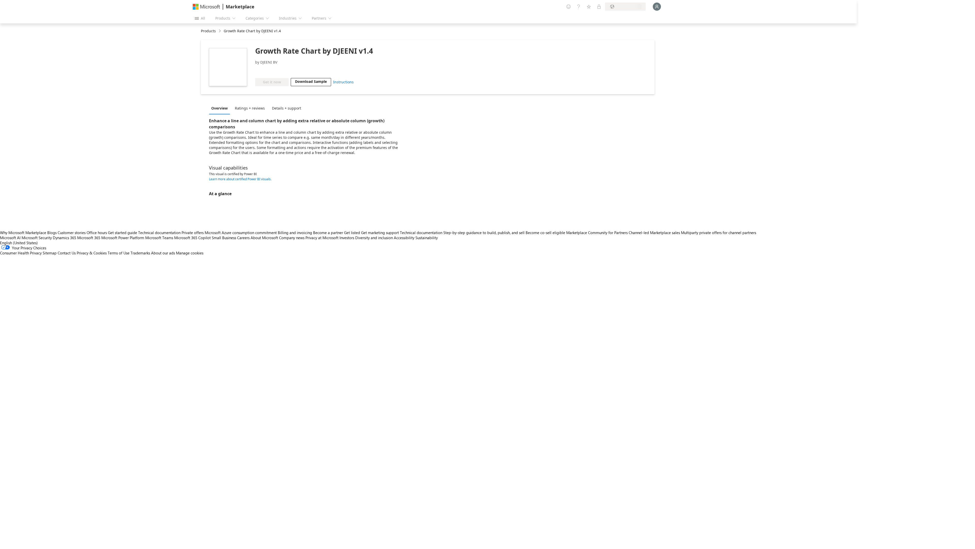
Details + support (286, 108)
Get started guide (122, 232)
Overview (219, 108)
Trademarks (140, 252)
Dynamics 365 (64, 237)
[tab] (221, 108)
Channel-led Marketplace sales (654, 232)
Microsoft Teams (159, 237)
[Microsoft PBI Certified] (270, 70)
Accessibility (404, 237)
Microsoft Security (37, 237)
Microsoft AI (10, 237)
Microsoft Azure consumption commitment (241, 232)
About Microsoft (264, 237)
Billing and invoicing (295, 232)
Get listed (352, 232)
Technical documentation (159, 232)
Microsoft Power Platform (122, 237)
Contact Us (67, 252)
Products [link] (208, 30)
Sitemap (50, 252)
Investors (346, 237)
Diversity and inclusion (374, 237)
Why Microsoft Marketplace (23, 232)
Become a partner (328, 232)
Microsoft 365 (88, 237)
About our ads (163, 252)
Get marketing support (380, 232)
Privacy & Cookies (92, 252)
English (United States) (19, 242)
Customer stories (72, 232)
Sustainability (426, 237)
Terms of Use (118, 252)
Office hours (97, 232)
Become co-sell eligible (545, 232)
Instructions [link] (343, 82)
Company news (291, 237)
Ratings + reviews (250, 108)
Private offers (193, 232)
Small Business (224, 237)
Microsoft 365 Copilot (192, 237)
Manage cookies (189, 252)
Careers (243, 237)
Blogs (52, 232)
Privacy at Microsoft (321, 237)
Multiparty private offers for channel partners (718, 232)
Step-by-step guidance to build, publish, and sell (484, 232)
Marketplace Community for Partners (597, 232)
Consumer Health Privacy (21, 252)
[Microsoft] (206, 7)
